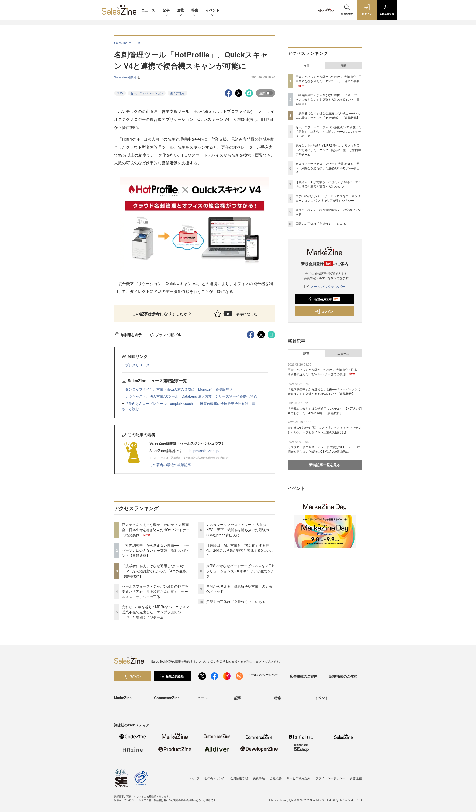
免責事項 (259, 778)
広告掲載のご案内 (304, 676)
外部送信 (356, 778)
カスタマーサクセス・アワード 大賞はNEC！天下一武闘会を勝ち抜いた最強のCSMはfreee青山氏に (237, 529)
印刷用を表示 (131, 334)
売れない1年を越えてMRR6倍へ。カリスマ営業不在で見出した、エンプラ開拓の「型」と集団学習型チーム (155, 612)
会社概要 (276, 778)
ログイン (327, 311)
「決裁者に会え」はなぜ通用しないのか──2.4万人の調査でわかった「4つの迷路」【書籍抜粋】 (155, 570)
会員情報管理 (239, 778)
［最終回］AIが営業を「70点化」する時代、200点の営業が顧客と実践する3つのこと (239, 550)
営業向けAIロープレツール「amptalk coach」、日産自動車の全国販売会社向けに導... (191, 403)
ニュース (148, 9)
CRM (120, 93)
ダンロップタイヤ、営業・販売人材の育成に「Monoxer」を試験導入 (179, 389)
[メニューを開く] (89, 10)
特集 (194, 9)
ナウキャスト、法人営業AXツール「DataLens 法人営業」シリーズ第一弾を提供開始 (191, 396)
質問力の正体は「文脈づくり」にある (235, 601)
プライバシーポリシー (330, 778)
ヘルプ (194, 778)
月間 (343, 65)
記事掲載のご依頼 (343, 676)
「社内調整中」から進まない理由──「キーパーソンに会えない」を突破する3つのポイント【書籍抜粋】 (156, 550)
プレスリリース (137, 364)
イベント (213, 9)
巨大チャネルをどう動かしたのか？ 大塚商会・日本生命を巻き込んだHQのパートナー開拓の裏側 (156, 529)
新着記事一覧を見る (324, 464)
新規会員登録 (326, 299)
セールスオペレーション (146, 93)
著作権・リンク (214, 778)
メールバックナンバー (327, 286)
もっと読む (130, 408)
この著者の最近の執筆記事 (170, 464)
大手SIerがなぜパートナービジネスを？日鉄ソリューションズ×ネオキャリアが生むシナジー (240, 570)
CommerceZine (166, 697)
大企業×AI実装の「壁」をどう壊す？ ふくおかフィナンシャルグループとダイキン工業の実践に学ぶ (324, 429)
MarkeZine (123, 697)
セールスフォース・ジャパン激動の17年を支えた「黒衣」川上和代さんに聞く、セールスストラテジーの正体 (155, 591)
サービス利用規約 (298, 778)
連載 (180, 9)
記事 (166, 9)
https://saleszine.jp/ (204, 450)
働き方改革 (177, 93)
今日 (306, 65)
